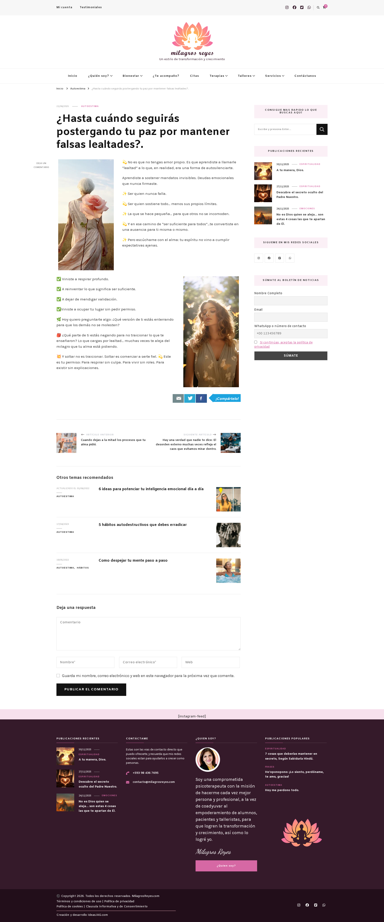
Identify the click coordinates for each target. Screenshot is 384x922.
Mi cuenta (64, 7)
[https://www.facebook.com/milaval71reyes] (269, 258)
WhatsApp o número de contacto (280, 326)
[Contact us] (178, 398)
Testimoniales (91, 7)
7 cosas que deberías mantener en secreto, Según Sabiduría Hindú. (291, 756)
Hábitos (83, 568)
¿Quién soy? (98, 76)
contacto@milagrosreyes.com (154, 782)
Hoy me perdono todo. (282, 790)
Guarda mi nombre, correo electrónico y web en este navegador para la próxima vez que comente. (148, 675)
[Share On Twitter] (189, 398)
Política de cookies (70, 906)
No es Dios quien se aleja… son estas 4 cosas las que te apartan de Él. (300, 219)
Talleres (245, 76)
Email (258, 310)
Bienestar (131, 76)
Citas (194, 76)
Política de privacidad (119, 901)
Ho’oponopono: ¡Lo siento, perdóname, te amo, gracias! (294, 774)
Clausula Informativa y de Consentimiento (117, 906)
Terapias (217, 76)
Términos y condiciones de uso (79, 901)
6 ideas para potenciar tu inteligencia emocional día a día (151, 489)
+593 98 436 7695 (145, 773)
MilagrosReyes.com (146, 896)
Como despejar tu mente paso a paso (133, 560)
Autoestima (90, 106)
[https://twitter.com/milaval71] (279, 258)
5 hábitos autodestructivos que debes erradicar (143, 525)
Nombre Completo (268, 293)
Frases (269, 767)
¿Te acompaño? (166, 76)
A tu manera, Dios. (290, 170)
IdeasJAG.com (98, 915)
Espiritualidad (310, 164)
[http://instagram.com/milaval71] (258, 258)
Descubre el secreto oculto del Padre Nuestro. (299, 195)
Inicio (72, 76)
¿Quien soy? (226, 866)
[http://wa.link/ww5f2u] (290, 258)
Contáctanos (305, 76)
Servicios (273, 76)
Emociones (307, 208)
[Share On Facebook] (201, 398)
